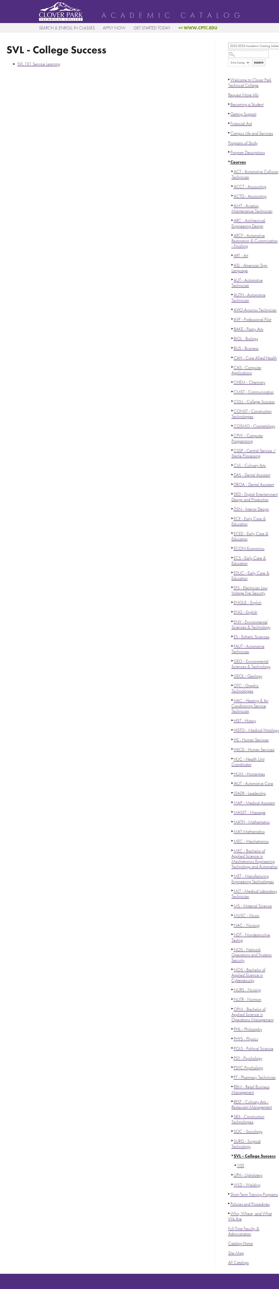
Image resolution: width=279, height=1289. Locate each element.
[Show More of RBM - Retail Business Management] (232, 1086)
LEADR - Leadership (250, 793)
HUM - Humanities (249, 774)
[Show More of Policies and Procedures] (229, 1203)
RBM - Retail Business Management (250, 1089)
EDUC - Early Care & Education (250, 575)
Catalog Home (240, 1243)
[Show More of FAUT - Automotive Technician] (232, 646)
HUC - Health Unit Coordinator (247, 761)
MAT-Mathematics (249, 831)
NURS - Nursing (247, 990)
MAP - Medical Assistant (254, 803)
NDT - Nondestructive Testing (250, 937)
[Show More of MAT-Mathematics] (232, 831)
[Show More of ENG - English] (232, 612)
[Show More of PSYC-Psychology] (232, 1067)
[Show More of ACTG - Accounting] (232, 196)
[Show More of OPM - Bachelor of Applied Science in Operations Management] (232, 1009)
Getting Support (243, 114)
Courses (238, 162)
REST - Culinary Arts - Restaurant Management (251, 1104)
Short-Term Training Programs (254, 1194)
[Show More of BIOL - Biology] (232, 338)
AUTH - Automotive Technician (248, 297)
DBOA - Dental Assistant (254, 484)
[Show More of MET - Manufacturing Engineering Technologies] (232, 876)
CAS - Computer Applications (246, 370)
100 (240, 1165)
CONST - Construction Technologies (251, 414)
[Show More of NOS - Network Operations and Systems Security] (232, 949)
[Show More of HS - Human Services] (232, 739)
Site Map (236, 1253)
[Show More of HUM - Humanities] (232, 773)
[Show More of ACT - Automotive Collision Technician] (232, 171)
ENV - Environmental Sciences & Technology (250, 624)
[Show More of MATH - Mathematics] (232, 821)
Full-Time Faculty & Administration (243, 1231)
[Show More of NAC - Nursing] (232, 925)
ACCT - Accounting (250, 186)
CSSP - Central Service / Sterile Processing (253, 453)
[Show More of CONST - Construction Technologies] (232, 411)
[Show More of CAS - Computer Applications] (232, 367)
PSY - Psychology (248, 1058)
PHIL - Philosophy (248, 1029)
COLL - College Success (254, 401)
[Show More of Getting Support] (229, 113)
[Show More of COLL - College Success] (232, 401)
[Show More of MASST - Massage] (232, 812)
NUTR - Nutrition (247, 999)
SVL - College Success (255, 1156)
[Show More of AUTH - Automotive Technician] (232, 294)
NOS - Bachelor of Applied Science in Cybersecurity (248, 975)
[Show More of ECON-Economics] (232, 548)
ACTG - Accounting (250, 196)
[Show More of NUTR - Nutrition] (232, 999)
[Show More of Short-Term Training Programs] (229, 1194)
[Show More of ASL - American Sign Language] (232, 265)
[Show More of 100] (236, 1165)
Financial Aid (241, 123)
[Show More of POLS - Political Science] (232, 1048)
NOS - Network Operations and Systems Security (251, 955)
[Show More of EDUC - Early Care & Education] (232, 572)
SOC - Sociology (248, 1131)
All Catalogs (238, 1262)
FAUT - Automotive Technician (247, 649)
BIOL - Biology (246, 338)
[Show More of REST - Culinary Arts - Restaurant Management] (232, 1101)
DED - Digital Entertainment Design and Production (254, 497)
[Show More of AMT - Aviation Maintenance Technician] (232, 205)
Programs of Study (243, 143)
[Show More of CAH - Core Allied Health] (232, 357)
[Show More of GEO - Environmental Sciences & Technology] (232, 661)
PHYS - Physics (246, 1039)
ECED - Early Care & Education (249, 536)
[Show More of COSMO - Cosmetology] (232, 425)
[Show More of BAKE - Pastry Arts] (232, 328)
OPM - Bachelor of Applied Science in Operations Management (252, 1014)
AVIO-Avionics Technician (255, 310)
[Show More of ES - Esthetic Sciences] (232, 636)
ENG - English (245, 612)
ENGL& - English (248, 602)
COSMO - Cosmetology (254, 426)
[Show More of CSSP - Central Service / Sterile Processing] (232, 450)
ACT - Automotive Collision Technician (254, 174)
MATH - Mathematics (252, 822)
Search (259, 62)
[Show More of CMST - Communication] (232, 391)
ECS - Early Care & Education (248, 560)
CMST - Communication (254, 392)
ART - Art (241, 255)
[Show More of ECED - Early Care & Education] (232, 533)
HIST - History (245, 720)
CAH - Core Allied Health (255, 358)
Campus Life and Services (251, 133)
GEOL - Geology (248, 676)
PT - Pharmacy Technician (255, 1077)
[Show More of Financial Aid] (229, 123)
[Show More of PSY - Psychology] (232, 1058)
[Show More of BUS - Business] (232, 348)
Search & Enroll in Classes (67, 28)
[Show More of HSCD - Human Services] (232, 749)
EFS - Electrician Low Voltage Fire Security (249, 590)
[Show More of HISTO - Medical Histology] (232, 730)
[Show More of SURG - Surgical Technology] (232, 1141)
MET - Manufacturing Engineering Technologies (252, 878)
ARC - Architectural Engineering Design (248, 223)
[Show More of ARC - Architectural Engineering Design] (232, 220)
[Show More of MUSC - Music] (232, 915)
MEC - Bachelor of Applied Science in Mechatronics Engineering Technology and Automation (254, 859)
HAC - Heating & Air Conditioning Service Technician (249, 706)
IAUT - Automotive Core (253, 783)
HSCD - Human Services (254, 749)
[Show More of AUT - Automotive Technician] (232, 280)
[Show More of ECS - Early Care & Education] (232, 557)
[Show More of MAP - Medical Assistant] (232, 802)
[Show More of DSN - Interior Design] (232, 509)
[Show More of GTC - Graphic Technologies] (232, 685)
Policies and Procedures (250, 1204)
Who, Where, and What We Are (250, 1216)
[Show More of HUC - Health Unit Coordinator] (232, 759)
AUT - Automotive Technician (247, 282)
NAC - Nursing (246, 925)
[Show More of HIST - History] (232, 720)
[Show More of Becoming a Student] (229, 104)
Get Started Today (152, 28)
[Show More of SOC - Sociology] (232, 1131)
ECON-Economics (249, 548)
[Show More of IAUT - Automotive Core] (232, 783)
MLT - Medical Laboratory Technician (254, 893)
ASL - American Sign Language (249, 268)
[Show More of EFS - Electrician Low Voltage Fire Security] (232, 587)
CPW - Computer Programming (247, 438)
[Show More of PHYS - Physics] (232, 1038)
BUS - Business (246, 348)
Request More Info (243, 95)
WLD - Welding (247, 1185)
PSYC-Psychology (248, 1067)
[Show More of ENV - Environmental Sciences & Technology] (232, 621)
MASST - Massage (249, 812)
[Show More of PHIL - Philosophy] (232, 1029)
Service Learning (38, 64)
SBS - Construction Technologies (247, 1119)
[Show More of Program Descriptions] (229, 152)
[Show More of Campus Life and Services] (229, 133)
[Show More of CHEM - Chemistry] (232, 382)
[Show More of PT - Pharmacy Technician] (232, 1077)
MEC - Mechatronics (251, 841)
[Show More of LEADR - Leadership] (232, 793)
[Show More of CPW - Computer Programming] (232, 435)
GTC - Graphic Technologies (245, 688)
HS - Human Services (251, 740)
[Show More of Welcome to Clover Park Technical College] (229, 79)
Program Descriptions (247, 152)
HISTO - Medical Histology (256, 730)
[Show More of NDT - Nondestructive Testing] (232, 934)
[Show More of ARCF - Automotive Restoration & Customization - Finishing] (232, 235)
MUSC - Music (246, 915)
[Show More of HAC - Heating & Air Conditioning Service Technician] (232, 700)
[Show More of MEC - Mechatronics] (232, 841)
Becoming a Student (247, 104)
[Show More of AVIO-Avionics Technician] (232, 309)
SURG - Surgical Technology (246, 1144)
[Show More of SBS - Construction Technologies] (232, 1116)
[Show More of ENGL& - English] (232, 602)
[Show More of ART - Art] (232, 255)
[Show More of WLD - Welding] (232, 1184)
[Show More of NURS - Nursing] (232, 989)
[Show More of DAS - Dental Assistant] (232, 474)
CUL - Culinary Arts (250, 465)
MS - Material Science (253, 906)
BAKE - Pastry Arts (248, 329)
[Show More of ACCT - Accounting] (232, 186)
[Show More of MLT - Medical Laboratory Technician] (232, 891)
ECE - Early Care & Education (248, 521)
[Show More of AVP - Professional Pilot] (232, 319)
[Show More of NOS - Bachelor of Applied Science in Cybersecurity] (232, 969)
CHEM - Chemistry (249, 382)
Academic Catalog (173, 15)
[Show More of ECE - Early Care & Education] (232, 518)
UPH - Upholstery (248, 1175)
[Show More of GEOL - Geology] (232, 676)
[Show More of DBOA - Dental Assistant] (232, 484)
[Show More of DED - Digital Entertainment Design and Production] (232, 494)
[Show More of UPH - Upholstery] (232, 1175)
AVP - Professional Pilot (252, 319)
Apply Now (114, 28)
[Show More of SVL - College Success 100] (232, 1155)
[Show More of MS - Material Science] (232, 905)
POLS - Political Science (253, 1048)
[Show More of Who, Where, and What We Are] (229, 1213)
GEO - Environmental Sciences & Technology (250, 664)
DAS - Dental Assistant (252, 475)
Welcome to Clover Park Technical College (249, 82)
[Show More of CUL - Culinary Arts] (232, 465)
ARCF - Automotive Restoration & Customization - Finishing (254, 241)
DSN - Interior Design (251, 509)
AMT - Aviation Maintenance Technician (251, 208)
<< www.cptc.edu (197, 28)
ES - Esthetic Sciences (251, 636)
